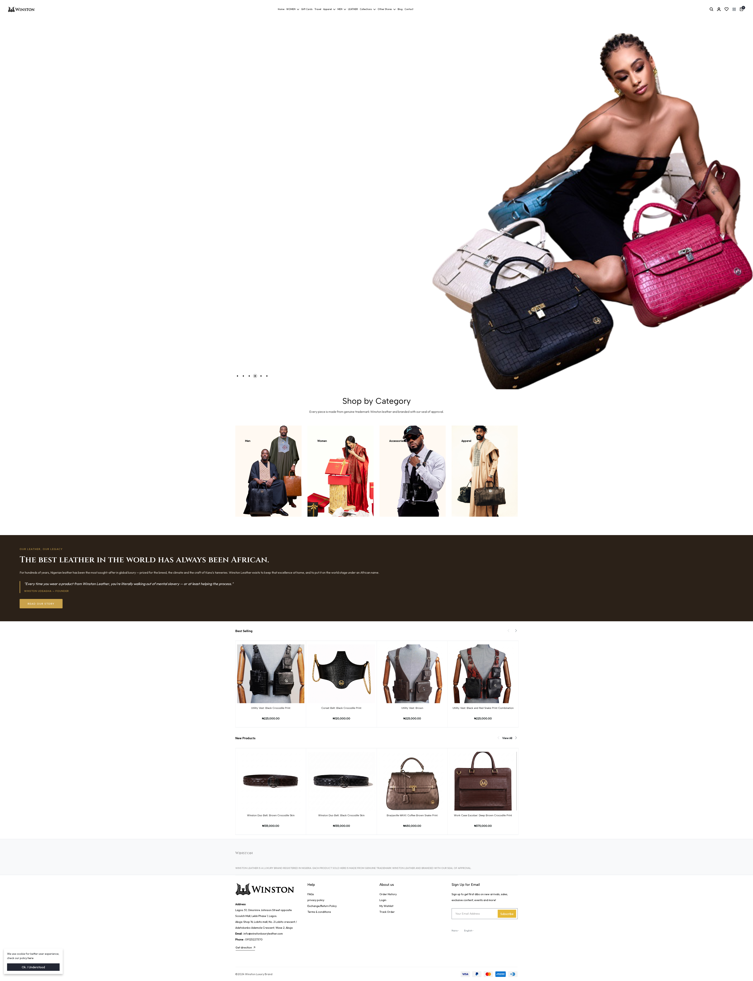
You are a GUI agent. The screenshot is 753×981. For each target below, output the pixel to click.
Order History (388, 894)
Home (281, 9)
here (31, 958)
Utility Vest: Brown (412, 708)
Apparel (327, 9)
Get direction (244, 947)
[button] (734, 9)
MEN (339, 9)
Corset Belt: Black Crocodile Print (341, 708)
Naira (454, 930)
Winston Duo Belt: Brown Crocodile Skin (271, 815)
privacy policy (315, 900)
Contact (409, 9)
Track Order (387, 912)
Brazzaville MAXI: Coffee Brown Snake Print (412, 815)
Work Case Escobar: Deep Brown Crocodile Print (483, 815)
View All (507, 738)
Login (382, 900)
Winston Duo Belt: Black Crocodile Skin (341, 815)
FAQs (310, 894)
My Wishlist (386, 906)
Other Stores (385, 9)
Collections (366, 9)
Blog (400, 9)
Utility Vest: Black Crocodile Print (270, 708)
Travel (318, 9)
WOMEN (291, 9)
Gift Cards (307, 9)
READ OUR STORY (41, 603)
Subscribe (507, 914)
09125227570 (254, 939)
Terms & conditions (319, 912)
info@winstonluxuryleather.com (263, 933)
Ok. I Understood (33, 967)
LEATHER (353, 9)
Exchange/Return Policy (322, 906)
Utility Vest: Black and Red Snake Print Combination (483, 708)
